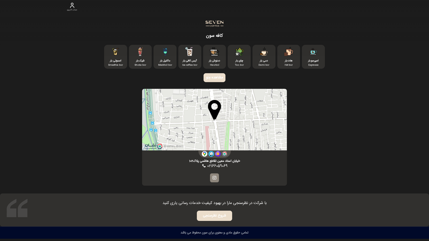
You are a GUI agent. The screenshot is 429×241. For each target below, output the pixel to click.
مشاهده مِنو (214, 78)
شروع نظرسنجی (214, 216)
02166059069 (216, 166)
